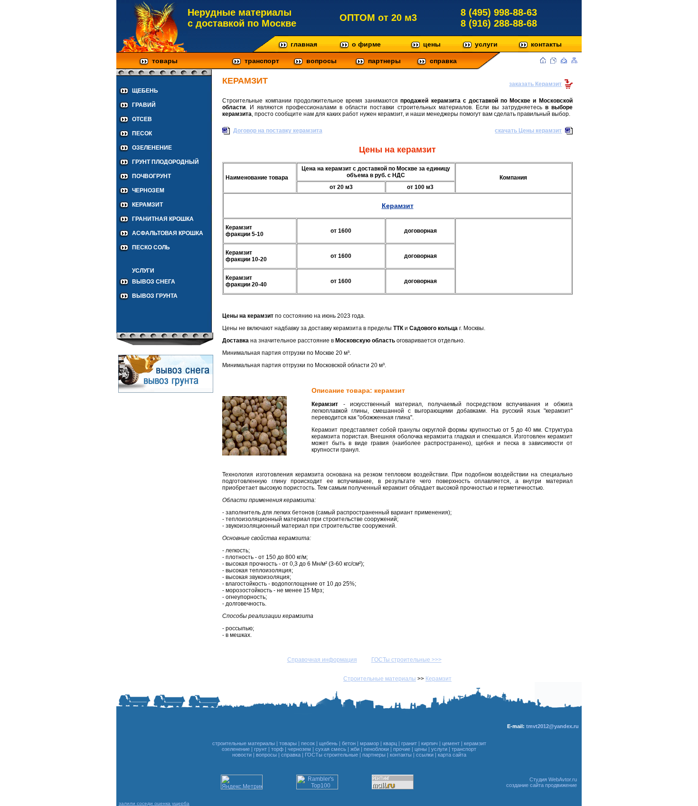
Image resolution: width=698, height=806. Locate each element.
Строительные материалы (379, 678)
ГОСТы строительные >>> (406, 659)
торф (277, 749)
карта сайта (452, 755)
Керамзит (398, 205)
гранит (409, 743)
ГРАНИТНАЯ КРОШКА (163, 219)
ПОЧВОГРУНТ (151, 176)
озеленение (236, 749)
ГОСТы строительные (331, 755)
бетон (349, 743)
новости (242, 755)
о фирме (366, 44)
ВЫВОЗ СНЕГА (153, 281)
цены (432, 44)
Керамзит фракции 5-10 (245, 230)
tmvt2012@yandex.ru (552, 726)
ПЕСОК (142, 133)
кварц (390, 743)
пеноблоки (376, 749)
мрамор (369, 743)
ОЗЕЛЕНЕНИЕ (152, 147)
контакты (546, 44)
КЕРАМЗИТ (147, 204)
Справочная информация (322, 659)
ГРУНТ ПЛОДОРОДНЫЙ (165, 162)
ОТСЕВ (142, 119)
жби (354, 749)
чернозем (299, 749)
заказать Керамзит (535, 84)
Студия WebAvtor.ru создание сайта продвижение (541, 782)
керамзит (475, 743)
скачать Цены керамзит (528, 130)
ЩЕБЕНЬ (145, 90)
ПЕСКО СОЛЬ (151, 247)
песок (308, 743)
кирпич (429, 743)
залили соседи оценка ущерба (154, 803)
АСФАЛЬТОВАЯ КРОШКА (167, 233)
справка (443, 61)
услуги (486, 44)
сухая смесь (330, 749)
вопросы (321, 61)
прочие (401, 749)
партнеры (384, 61)
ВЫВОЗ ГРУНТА (155, 296)
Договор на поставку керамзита (277, 130)
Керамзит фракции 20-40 (246, 281)
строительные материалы (243, 743)
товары (165, 61)
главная (304, 44)
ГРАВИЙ (144, 105)
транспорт (262, 61)
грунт (260, 749)
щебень (328, 743)
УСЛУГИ (143, 270)
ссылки (425, 755)
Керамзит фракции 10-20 (246, 256)
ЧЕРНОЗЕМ (148, 190)
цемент (451, 743)
